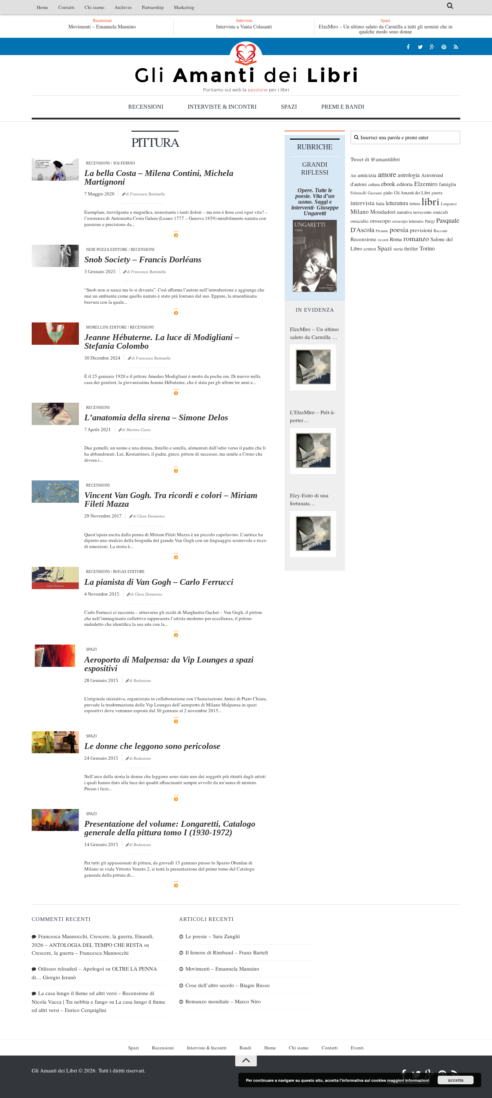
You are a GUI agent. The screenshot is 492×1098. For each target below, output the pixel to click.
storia (398, 249)
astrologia (409, 175)
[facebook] (408, 46)
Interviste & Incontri (222, 107)
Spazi (289, 107)
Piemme (382, 230)
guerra (436, 192)
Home (42, 7)
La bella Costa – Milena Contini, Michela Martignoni (158, 177)
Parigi (430, 221)
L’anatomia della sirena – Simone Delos (156, 417)
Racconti (440, 230)
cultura (374, 184)
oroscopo (380, 220)
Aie (353, 175)
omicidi (440, 212)
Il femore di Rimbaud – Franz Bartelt (226, 952)
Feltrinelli (358, 192)
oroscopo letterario (408, 221)
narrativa (404, 212)
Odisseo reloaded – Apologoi (71, 968)
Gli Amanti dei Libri (246, 66)
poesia (399, 229)
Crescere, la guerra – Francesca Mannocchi (80, 952)
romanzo (416, 238)
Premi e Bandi (342, 107)
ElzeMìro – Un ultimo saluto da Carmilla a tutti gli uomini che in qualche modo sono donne (385, 29)
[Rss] (455, 46)
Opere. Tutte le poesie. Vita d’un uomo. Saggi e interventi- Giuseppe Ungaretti (315, 201)
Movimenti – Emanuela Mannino (102, 26)
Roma (396, 239)
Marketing (184, 7)
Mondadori (382, 211)
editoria (405, 183)
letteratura (397, 203)
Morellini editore (106, 327)
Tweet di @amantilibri (375, 159)
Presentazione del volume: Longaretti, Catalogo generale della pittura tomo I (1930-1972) (169, 828)
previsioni (421, 230)
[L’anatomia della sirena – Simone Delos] (55, 414)
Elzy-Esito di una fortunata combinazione (309, 499)
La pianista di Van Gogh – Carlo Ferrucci (158, 582)
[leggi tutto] (176, 235)
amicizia (367, 175)
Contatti (66, 7)
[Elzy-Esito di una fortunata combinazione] (313, 534)
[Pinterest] (443, 46)
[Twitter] (420, 46)
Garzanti (375, 192)
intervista (362, 203)
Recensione (363, 239)
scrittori (369, 249)
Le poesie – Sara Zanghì (212, 936)
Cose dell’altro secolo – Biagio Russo (227, 985)
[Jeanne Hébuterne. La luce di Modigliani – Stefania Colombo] (55, 333)
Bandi (245, 1047)
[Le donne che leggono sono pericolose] (55, 742)
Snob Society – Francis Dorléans (142, 259)
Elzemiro (426, 184)
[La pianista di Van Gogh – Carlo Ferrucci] (55, 578)
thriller (411, 248)
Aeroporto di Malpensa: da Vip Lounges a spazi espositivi (169, 664)
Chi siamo (94, 7)
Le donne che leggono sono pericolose (152, 746)
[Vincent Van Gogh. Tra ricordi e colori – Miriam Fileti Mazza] (55, 491)
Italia (380, 203)
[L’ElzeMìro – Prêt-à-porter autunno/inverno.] (313, 451)
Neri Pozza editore (107, 249)
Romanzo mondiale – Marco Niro (223, 1001)
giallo (388, 192)
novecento (422, 212)
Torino (427, 248)
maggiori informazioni (408, 1080)
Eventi (357, 1047)
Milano (359, 211)
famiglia (447, 184)
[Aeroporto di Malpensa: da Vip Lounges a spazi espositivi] (55, 656)
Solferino (124, 163)
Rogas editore (129, 571)
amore (387, 174)
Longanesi (449, 203)
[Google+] (432, 46)
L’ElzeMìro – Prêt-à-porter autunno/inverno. (312, 416)
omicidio (359, 221)
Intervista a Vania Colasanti (244, 26)
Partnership (153, 7)
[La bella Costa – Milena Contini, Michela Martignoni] (55, 169)
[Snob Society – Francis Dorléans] (55, 256)
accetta (456, 1080)
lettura (415, 203)
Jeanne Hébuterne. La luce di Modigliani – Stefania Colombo (161, 342)
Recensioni (145, 107)
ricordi (383, 239)
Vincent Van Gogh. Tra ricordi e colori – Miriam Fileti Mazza (171, 500)
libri (430, 201)
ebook (388, 184)
